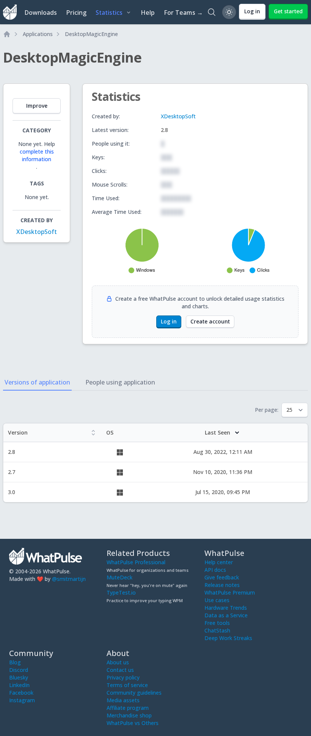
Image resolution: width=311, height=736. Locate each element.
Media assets (123, 700)
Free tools (217, 622)
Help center (218, 562)
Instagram (22, 700)
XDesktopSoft (36, 232)
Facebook (21, 692)
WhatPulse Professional (136, 562)
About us (118, 662)
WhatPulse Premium (229, 592)
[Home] (7, 34)
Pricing (76, 12)
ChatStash (217, 630)
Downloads (40, 12)
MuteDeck (119, 577)
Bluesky (18, 677)
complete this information (37, 155)
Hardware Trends (225, 607)
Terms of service (127, 685)
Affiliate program (128, 707)
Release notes (222, 584)
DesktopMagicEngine (91, 34)
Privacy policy (123, 677)
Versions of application (37, 382)
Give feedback (221, 577)
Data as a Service (226, 615)
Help (148, 12)
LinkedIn (19, 685)
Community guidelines (134, 692)
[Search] (211, 12)
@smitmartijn (69, 578)
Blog (15, 662)
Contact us (120, 669)
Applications (38, 34)
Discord (18, 669)
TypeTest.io (121, 592)
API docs (215, 569)
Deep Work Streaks (228, 638)
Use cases (216, 600)
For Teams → (183, 12)
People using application (120, 382)
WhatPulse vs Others (133, 723)
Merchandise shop (129, 715)
